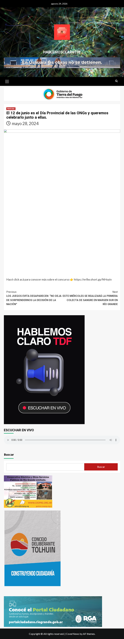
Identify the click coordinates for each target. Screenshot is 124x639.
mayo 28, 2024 (25, 123)
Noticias (11, 109)
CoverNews (72, 633)
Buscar (9, 454)
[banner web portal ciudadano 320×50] (53, 611)
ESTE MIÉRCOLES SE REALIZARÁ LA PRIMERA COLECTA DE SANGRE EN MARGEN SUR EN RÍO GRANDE (90, 298)
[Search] (116, 81)
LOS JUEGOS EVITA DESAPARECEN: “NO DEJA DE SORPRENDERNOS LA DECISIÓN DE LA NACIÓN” (34, 298)
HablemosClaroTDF (62, 52)
